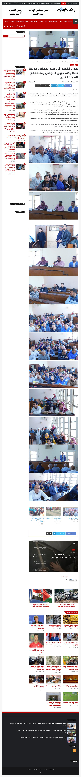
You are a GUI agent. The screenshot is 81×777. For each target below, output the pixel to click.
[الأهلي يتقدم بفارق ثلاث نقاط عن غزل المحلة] (70, 696)
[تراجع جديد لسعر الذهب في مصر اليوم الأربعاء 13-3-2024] (70, 619)
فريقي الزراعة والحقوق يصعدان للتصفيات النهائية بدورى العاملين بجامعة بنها (53, 518)
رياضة (61, 21)
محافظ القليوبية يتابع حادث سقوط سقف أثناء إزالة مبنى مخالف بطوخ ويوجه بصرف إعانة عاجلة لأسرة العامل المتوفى (62, 556)
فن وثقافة (27, 21)
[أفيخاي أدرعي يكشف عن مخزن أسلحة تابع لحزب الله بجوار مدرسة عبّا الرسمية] (70, 660)
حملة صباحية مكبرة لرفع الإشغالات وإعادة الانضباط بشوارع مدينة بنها (9, 106)
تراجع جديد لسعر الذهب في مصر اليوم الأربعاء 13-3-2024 (71, 626)
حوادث (65, 21)
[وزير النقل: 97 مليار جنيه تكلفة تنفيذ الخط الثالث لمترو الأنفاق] (53, 637)
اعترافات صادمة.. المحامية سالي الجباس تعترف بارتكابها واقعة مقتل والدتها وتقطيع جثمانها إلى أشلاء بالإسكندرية (9, 127)
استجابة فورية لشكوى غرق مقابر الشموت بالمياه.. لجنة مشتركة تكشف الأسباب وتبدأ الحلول (9, 157)
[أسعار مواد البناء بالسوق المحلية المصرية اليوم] (53, 619)
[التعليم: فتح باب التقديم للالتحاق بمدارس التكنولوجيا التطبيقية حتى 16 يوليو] (53, 696)
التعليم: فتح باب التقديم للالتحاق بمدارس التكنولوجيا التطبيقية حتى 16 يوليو (54, 703)
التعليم (41, 21)
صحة (46, 21)
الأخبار (70, 61)
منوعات (12, 21)
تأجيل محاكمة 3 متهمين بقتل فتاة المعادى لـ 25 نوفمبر (71, 685)
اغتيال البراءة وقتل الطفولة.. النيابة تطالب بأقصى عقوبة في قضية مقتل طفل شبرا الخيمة (16, 137)
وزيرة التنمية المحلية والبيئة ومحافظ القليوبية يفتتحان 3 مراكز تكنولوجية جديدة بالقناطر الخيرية (9, 96)
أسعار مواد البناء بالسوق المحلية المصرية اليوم (55, 626)
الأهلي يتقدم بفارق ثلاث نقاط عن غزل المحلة (70, 703)
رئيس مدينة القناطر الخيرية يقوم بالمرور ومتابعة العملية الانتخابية (71, 644)
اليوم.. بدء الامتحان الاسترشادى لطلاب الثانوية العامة (53, 685)
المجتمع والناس (33, 21)
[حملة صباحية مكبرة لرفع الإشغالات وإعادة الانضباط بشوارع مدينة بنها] (20, 106)
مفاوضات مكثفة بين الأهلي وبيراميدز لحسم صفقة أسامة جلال (37, 650)
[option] (53, 556)
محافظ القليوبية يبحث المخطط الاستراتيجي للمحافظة (38, 686)
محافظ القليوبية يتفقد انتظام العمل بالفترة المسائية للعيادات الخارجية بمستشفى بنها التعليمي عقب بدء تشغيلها (9, 74)
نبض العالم (73, 81)
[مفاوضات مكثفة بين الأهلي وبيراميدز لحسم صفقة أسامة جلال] (36, 640)
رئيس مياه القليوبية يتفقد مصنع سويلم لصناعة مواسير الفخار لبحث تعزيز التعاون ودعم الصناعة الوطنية (9, 85)
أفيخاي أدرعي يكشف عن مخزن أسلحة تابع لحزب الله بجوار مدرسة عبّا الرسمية (70, 667)
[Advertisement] (12, 51)
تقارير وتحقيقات (53, 21)
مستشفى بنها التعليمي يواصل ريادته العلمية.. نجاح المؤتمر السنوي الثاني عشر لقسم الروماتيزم (9, 116)
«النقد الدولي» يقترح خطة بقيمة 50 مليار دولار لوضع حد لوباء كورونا (37, 626)
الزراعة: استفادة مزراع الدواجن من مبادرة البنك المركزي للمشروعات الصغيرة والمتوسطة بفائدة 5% (53, 668)
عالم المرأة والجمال (20, 21)
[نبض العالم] (66, 10)
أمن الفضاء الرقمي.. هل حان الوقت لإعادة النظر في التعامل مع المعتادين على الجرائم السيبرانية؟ (9, 146)
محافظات (70, 21)
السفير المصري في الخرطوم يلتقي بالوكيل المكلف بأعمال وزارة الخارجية (37, 667)
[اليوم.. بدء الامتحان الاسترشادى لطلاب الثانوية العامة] (53, 679)
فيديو (6, 21)
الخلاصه (75, 761)
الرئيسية (75, 61)
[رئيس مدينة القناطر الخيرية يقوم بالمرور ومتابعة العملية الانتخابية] (70, 637)
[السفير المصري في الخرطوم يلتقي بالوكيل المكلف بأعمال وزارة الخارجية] (36, 660)
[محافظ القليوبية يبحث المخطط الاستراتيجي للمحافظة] (36, 679)
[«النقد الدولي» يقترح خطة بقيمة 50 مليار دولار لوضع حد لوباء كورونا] (36, 619)
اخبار (76, 21)
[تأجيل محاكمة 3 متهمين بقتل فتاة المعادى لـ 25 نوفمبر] (70, 679)
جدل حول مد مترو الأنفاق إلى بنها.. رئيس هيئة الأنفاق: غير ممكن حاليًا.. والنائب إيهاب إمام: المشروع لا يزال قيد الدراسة (9, 168)
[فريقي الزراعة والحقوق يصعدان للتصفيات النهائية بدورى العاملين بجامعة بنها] (53, 511)
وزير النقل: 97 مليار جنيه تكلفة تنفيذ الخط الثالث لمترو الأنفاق (53, 643)
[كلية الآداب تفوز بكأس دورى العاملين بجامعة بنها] (70, 511)
